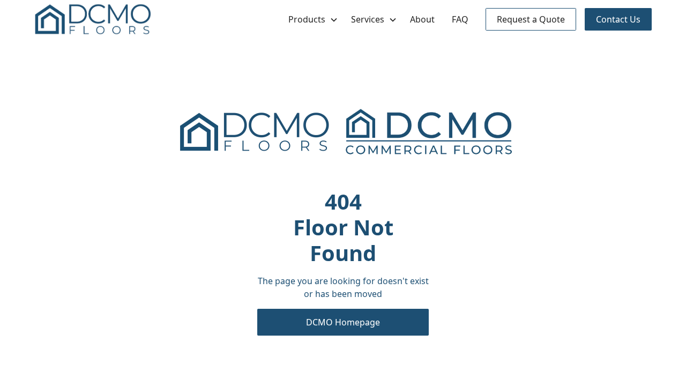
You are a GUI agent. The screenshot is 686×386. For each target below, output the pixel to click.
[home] (92, 19)
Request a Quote (531, 19)
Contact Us (618, 19)
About (422, 19)
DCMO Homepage (343, 322)
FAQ (460, 19)
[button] (311, 19)
